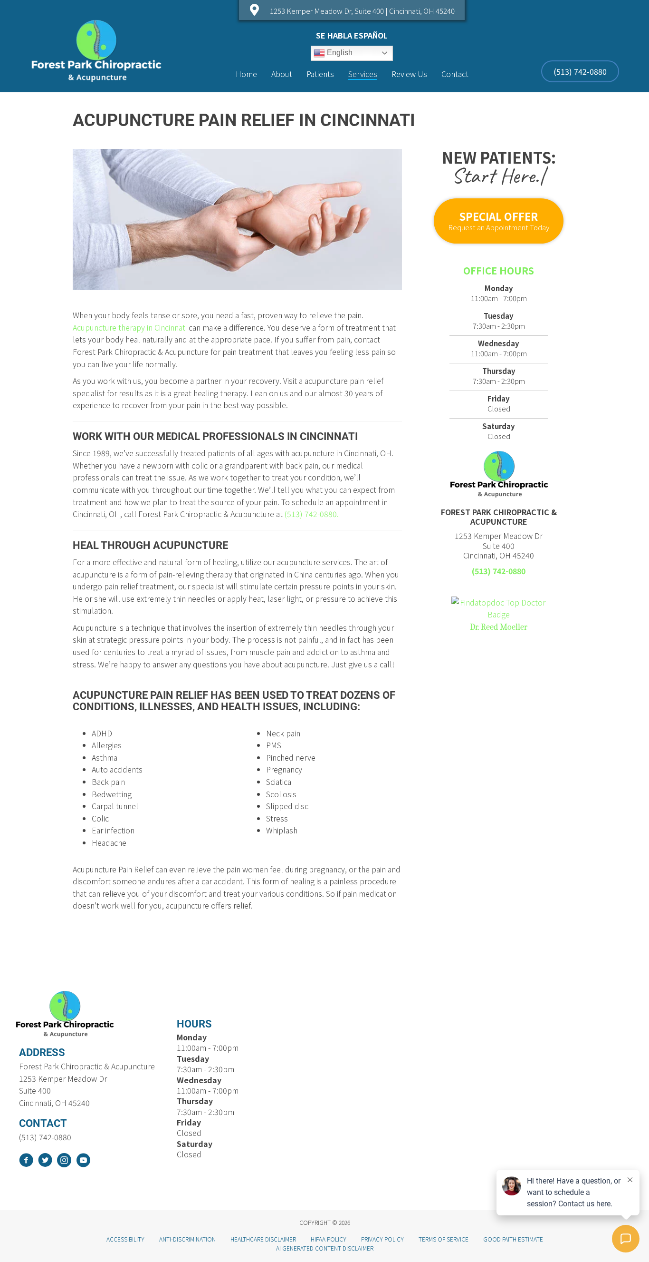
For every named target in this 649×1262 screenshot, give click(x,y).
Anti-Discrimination (187, 1239)
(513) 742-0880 (498, 571)
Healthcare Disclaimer (263, 1239)
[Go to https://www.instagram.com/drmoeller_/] (64, 1161)
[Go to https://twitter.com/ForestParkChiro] (45, 1161)
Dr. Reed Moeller (498, 627)
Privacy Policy (382, 1239)
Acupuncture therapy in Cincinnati (130, 327)
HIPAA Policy (328, 1239)
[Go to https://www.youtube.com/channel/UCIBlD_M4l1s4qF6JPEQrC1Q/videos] (83, 1161)
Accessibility (125, 1239)
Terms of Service (443, 1239)
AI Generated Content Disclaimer (324, 1248)
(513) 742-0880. (312, 513)
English (339, 53)
